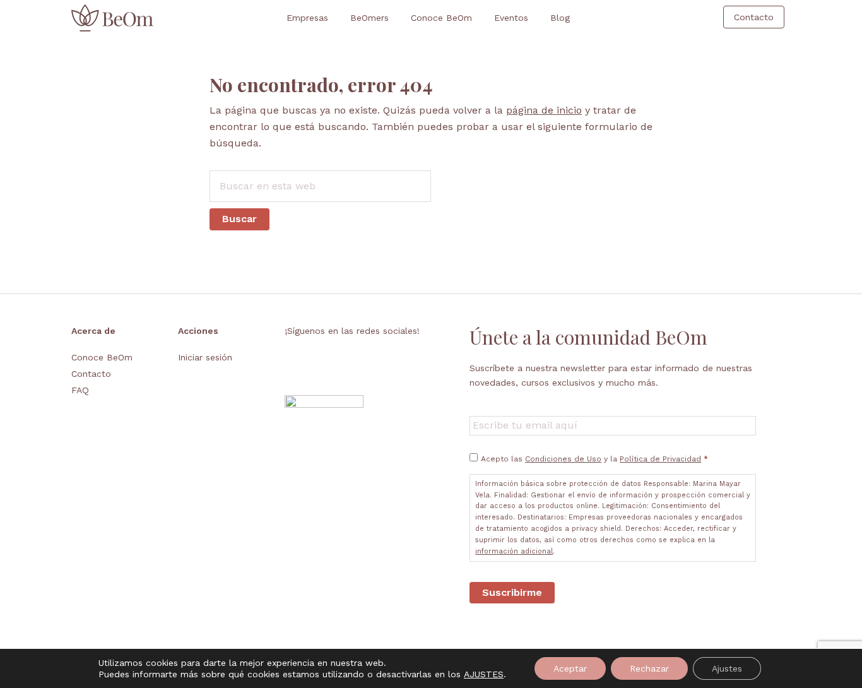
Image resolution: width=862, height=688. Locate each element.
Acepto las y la (594, 458)
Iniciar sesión (205, 357)
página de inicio (544, 110)
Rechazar (649, 668)
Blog (560, 18)
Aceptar (570, 668)
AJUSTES (484, 674)
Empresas (307, 18)
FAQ (80, 390)
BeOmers (369, 18)
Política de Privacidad (660, 458)
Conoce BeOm (441, 18)
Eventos (511, 18)
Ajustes (727, 668)
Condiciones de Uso (563, 458)
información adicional (514, 551)
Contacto (91, 374)
